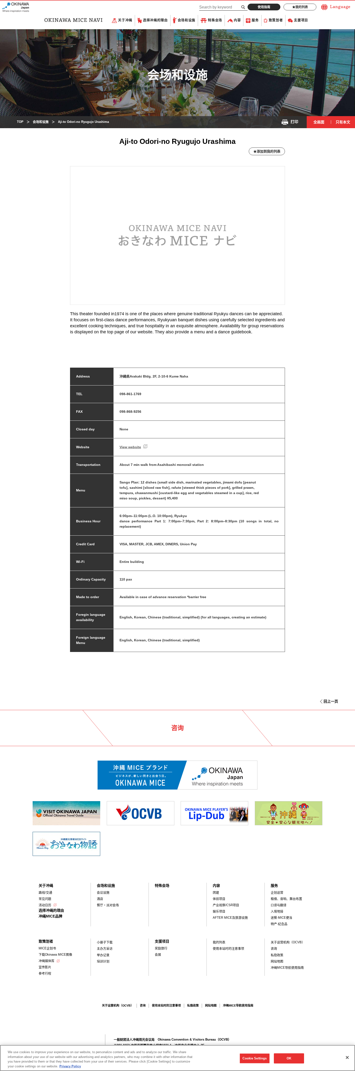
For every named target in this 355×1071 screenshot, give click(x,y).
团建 (216, 892)
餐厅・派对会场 (108, 905)
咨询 (274, 948)
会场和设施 (186, 20)
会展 (158, 954)
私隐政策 (277, 955)
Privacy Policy (70, 1066)
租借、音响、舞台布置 (286, 899)
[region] (177, 1058)
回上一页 (331, 701)
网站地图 (277, 961)
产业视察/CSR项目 (226, 905)
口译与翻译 (278, 905)
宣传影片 (45, 967)
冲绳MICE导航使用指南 (287, 967)
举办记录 (103, 955)
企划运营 (277, 892)
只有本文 (343, 122)
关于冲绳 (125, 20)
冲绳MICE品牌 (50, 916)
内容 (237, 20)
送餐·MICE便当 (281, 917)
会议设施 (103, 892)
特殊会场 (215, 20)
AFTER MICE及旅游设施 (230, 917)
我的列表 (301, 7)
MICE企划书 (47, 948)
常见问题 (45, 899)
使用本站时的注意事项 (228, 948)
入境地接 (277, 911)
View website (130, 447)
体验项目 (219, 899)
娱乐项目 (219, 911)
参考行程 (45, 973)
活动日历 (45, 905)
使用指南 (264, 7)
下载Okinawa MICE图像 (55, 954)
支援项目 (301, 20)
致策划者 (276, 20)
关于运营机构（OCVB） (288, 942)
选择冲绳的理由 (155, 20)
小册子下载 (105, 942)
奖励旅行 (161, 948)
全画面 (318, 122)
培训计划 (103, 961)
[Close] (347, 1057)
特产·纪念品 (279, 924)
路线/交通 (45, 892)
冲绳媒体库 (46, 961)
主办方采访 (105, 948)
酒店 (100, 899)
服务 (255, 20)
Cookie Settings (254, 1058)
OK (289, 1058)
